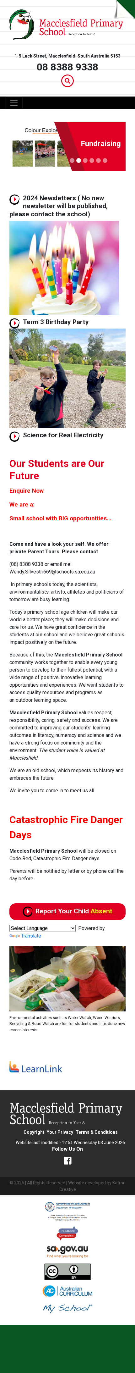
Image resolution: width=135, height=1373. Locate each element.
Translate (31, 936)
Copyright (34, 1132)
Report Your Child (73, 911)
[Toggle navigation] (14, 103)
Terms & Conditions (97, 1132)
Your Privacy (60, 1132)
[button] (18, 989)
